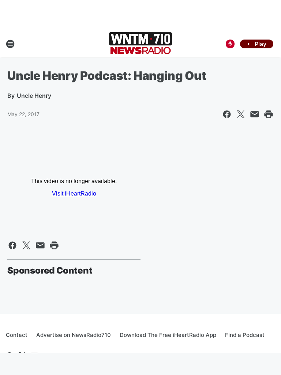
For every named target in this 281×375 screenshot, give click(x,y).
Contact (16, 334)
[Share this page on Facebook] (227, 114)
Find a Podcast (245, 334)
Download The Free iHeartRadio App (168, 334)
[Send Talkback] (230, 44)
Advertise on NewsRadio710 (73, 334)
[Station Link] (140, 44)
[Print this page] (268, 114)
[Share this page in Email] (255, 114)
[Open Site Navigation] (10, 44)
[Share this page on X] (241, 114)
